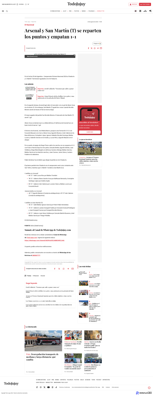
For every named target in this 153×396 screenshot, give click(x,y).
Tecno (93, 380)
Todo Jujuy (27, 22)
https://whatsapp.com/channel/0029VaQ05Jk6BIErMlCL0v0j (44, 240)
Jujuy (64, 11)
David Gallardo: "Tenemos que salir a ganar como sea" (42, 287)
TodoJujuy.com (32, 238)
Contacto (108, 387)
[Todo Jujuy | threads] (52, 387)
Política (76, 11)
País (70, 11)
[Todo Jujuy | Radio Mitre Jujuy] (145, 11)
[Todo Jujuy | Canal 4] (135, 11)
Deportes (33, 22)
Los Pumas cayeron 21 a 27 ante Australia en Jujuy (41, 301)
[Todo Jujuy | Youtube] (48, 387)
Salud (82, 380)
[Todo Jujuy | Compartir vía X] (92, 48)
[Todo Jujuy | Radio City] (140, 11)
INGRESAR (134, 4)
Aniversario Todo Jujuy (61, 382)
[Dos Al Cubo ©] (144, 394)
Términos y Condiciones (64, 387)
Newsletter (100, 11)
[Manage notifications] (149, 387)
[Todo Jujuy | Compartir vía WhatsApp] (95, 48)
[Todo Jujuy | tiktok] (56, 387)
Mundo (84, 11)
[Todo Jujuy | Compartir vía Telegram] (98, 48)
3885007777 (36, 255)
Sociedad (87, 380)
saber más (90, 132)
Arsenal (43, 276)
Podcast (98, 380)
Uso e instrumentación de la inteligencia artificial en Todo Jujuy (86, 387)
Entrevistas (106, 380)
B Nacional (36, 276)
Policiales (92, 11)
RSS (103, 387)
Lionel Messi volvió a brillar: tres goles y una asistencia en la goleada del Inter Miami (50, 291)
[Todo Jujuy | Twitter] (44, 387)
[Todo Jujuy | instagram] (41, 387)
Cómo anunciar (115, 387)
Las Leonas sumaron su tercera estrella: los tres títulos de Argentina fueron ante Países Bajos (49, 305)
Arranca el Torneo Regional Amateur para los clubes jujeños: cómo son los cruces (48, 296)
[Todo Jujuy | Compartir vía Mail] (101, 48)
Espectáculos (40, 382)
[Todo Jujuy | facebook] (37, 387)
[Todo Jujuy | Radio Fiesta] (150, 11)
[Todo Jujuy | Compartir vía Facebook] (88, 48)
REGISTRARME (146, 4)
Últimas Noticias (55, 11)
